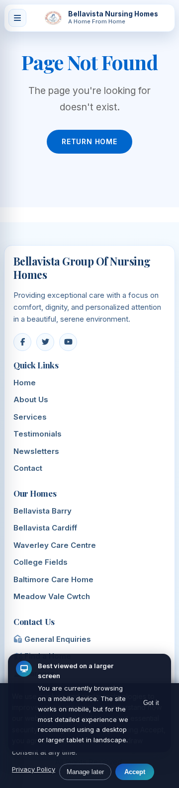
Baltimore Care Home (53, 579)
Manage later (85, 772)
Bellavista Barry (42, 511)
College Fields (40, 562)
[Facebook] (22, 342)
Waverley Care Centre (54, 545)
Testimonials (37, 433)
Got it (151, 702)
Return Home (89, 141)
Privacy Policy (33, 769)
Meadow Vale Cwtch (51, 596)
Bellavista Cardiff (45, 527)
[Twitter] (45, 342)
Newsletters (36, 451)
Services (30, 417)
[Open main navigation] (17, 18)
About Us (30, 399)
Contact (27, 468)
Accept (134, 772)
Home (24, 382)
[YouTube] (68, 342)
